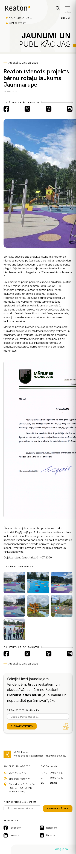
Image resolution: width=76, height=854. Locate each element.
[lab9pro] (63, 849)
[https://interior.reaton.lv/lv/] (17, 8)
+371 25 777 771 (18, 23)
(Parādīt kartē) (17, 791)
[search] (58, 8)
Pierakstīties (22, 726)
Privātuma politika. (55, 755)
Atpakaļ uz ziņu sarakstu (23, 62)
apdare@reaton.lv (20, 18)
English (66, 18)
